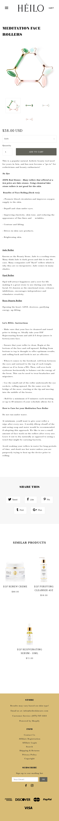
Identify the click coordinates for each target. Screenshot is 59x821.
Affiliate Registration (29, 739)
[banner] (31, 8)
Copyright (29, 759)
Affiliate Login (29, 743)
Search (29, 747)
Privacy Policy (29, 755)
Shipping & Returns (30, 751)
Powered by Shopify (29, 721)
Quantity (6, 146)
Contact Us (29, 735)
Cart (51, 8)
